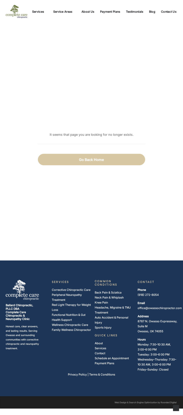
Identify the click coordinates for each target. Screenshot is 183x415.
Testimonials (134, 11)
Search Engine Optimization (143, 402)
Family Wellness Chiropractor (71, 330)
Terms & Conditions (102, 374)
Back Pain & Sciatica (108, 292)
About (99, 343)
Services (38, 11)
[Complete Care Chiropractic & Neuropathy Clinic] (16, 11)
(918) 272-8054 (148, 295)
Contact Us (168, 11)
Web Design (121, 402)
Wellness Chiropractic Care (70, 325)
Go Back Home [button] (91, 159)
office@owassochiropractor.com (160, 308)
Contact (100, 353)
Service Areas (62, 11)
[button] (7, 356)
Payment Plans (110, 11)
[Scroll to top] (176, 408)
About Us (87, 11)
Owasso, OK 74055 (150, 331)
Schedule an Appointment (112, 358)
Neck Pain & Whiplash (109, 297)
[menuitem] (40, 11)
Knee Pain (101, 302)
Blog (152, 11)
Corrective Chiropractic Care (71, 290)
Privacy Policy (77, 374)
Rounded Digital (169, 402)
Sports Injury (103, 327)
